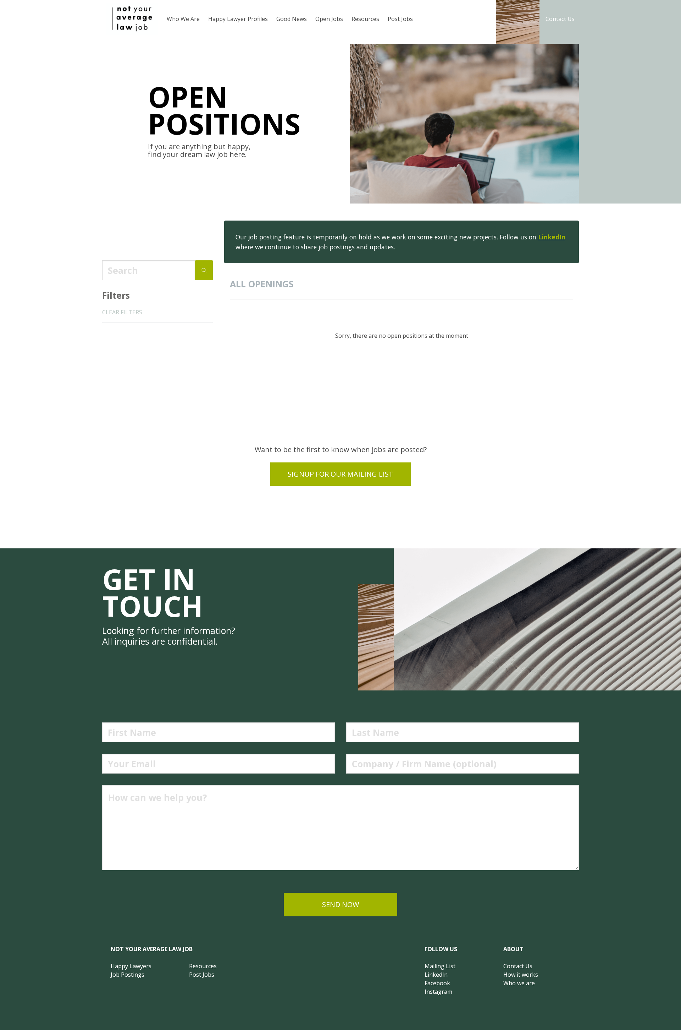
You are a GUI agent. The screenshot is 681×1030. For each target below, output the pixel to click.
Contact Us (560, 19)
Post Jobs (400, 19)
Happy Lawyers (131, 966)
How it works (520, 974)
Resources (365, 19)
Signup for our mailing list (340, 474)
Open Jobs (329, 19)
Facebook (437, 983)
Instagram (438, 992)
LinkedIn (551, 237)
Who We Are (183, 19)
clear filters (122, 312)
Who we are (519, 983)
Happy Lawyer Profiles (238, 19)
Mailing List (440, 966)
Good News (291, 19)
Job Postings (127, 974)
